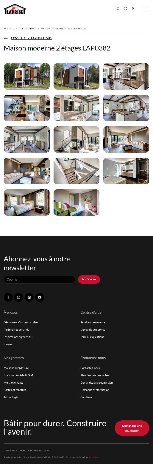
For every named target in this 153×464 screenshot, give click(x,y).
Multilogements (13, 382)
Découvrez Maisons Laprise (21, 322)
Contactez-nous (90, 368)
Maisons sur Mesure (16, 368)
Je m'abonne (89, 279)
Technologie (11, 397)
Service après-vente (92, 322)
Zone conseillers (35, 450)
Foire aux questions (92, 337)
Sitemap (47, 450)
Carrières (86, 397)
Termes (22, 450)
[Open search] (118, 9)
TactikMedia (94, 457)
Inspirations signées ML (18, 337)
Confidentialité (10, 450)
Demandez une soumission (96, 382)
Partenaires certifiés (16, 329)
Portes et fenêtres (15, 389)
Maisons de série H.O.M (18, 375)
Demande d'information (94, 389)
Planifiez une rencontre (94, 375)
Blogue (8, 344)
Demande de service (92, 329)
